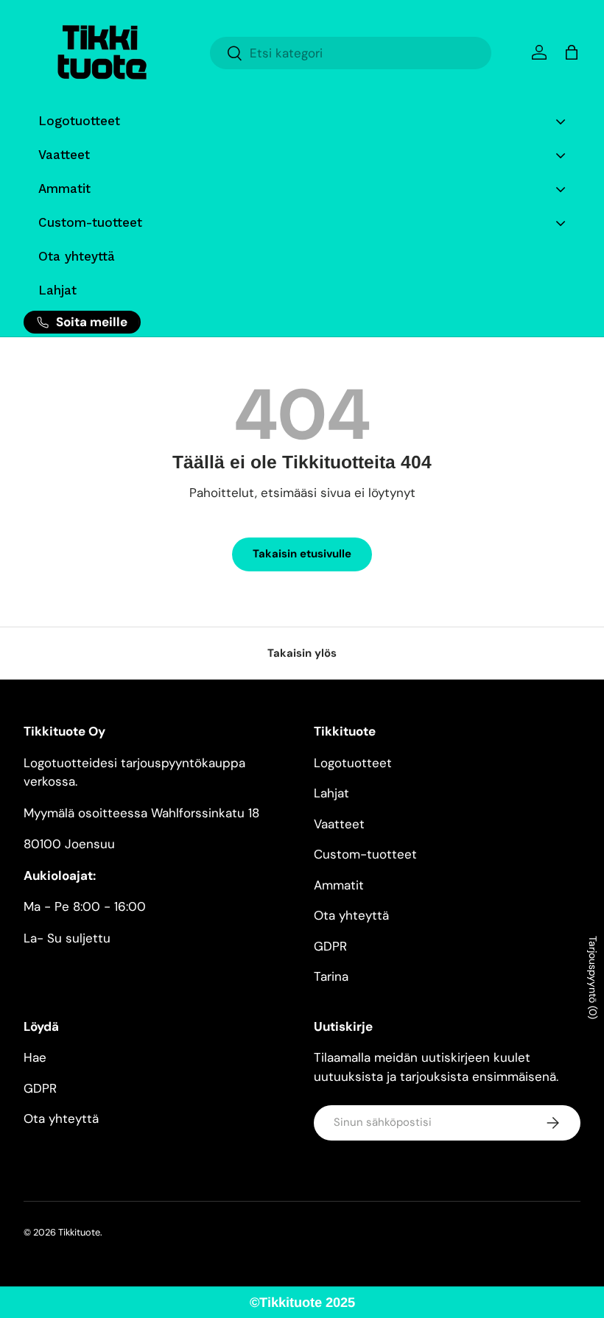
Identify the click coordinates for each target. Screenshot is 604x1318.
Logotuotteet (353, 763)
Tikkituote (79, 1232)
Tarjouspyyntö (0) (593, 977)
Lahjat (331, 793)
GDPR (330, 946)
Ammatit (339, 885)
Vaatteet (339, 824)
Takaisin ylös (302, 653)
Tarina (331, 976)
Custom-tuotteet (365, 854)
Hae (35, 1057)
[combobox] (350, 53)
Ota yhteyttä (351, 915)
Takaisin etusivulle (302, 553)
